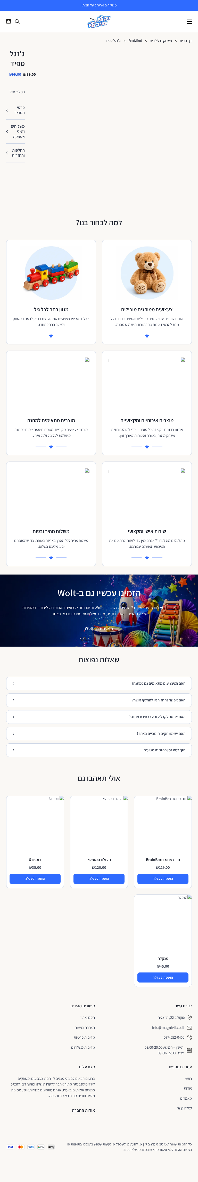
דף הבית (186, 41)
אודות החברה (83, 1110)
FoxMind (135, 41)
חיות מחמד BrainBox (163, 859)
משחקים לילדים (161, 41)
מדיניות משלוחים (83, 1047)
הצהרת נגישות (85, 1027)
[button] (15, 110)
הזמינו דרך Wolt (99, 628)
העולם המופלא (99, 859)
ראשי (188, 1078)
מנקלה (163, 958)
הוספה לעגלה (163, 878)
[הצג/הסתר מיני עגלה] (8, 21)
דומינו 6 (35, 859)
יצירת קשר (184, 1108)
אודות (188, 1088)
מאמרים (186, 1098)
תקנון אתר (87, 1017)
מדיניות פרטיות (84, 1037)
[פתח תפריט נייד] (189, 22)
